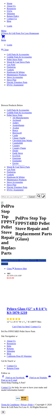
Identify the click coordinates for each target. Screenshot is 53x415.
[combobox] (14, 196)
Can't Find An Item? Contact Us (26, 326)
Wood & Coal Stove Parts (18, 62)
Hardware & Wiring (16, 72)
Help (9, 346)
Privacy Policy (27, 404)
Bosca (15, 130)
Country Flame (19, 148)
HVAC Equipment (15, 85)
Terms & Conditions (10, 404)
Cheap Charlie (18, 138)
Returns (10, 348)
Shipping (11, 13)
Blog (9, 21)
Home (9, 3)
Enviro (15, 163)
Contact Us (12, 18)
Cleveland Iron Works (22, 140)
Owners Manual (26, 260)
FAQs (9, 11)
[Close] (3, 412)
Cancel (32, 197)
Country (16, 145)
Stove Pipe (11, 80)
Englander (17, 161)
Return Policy (13, 16)
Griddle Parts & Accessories (19, 57)
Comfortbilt (17, 143)
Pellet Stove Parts (14, 59)
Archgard (16, 120)
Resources (11, 8)
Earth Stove (17, 153)
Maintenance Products (17, 75)
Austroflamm (18, 125)
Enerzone (16, 158)
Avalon (15, 128)
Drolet (15, 150)
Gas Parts (11, 64)
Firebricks (11, 67)
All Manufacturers (20, 117)
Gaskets (10, 69)
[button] (14, 319)
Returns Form (13, 368)
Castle (15, 135)
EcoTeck (16, 156)
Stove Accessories (15, 77)
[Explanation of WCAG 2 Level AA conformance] (22, 400)
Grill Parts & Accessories (18, 54)
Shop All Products (9, 260)
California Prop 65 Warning (19, 356)
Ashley (15, 123)
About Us (11, 6)
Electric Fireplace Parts (17, 82)
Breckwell (17, 133)
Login (9, 26)
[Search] (41, 195)
